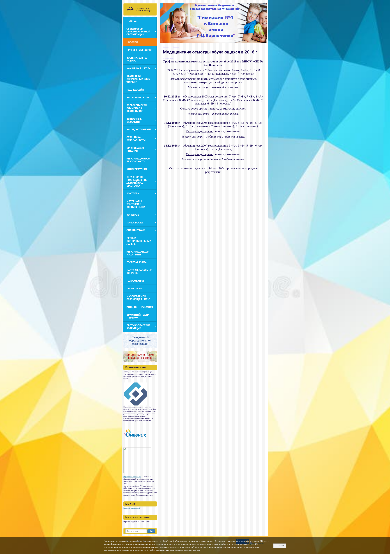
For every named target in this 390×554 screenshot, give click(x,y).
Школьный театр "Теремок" (137, 316)
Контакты (133, 193)
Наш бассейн (135, 89)
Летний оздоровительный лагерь (138, 241)
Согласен (280, 545)
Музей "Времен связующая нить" (138, 298)
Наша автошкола (138, 97)
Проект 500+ (134, 288)
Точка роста (134, 222)
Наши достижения (138, 129)
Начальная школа (138, 68)
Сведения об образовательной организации (138, 31)
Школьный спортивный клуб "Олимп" (138, 79)
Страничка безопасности (135, 139)
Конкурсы (133, 214)
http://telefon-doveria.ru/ (132, 477)
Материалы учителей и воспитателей (135, 204)
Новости (132, 42)
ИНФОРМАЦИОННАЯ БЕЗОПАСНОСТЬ (138, 160)
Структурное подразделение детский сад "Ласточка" (136, 181)
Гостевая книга (136, 262)
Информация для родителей (137, 253)
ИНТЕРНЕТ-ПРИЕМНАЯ (139, 307)
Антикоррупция (136, 169)
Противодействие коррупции (138, 327)
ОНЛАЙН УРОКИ (135, 230)
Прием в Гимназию (139, 50)
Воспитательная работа (137, 59)
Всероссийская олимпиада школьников (136, 108)
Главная (131, 20)
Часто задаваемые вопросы (139, 271)
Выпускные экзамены (134, 120)
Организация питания (135, 149)
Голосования (135, 280)
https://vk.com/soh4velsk (132, 508)
